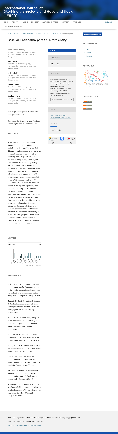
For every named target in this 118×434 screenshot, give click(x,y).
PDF (53, 50)
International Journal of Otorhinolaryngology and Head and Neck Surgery (37, 11)
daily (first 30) (29, 265)
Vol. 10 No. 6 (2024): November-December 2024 (42, 34)
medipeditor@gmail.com (17, 425)
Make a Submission (92, 34)
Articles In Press (50, 22)
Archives (77, 22)
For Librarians (88, 56)
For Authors (87, 53)
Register (35, 22)
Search (109, 22)
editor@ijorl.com (34, 425)
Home (5, 22)
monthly (38, 265)
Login (25, 22)
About (15, 22)
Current (65, 22)
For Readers (87, 49)
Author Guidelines (13, 27)
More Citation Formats (60, 99)
